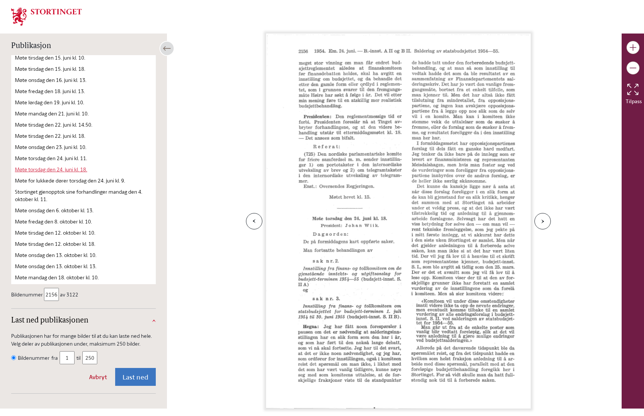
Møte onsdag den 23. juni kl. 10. (50, 146)
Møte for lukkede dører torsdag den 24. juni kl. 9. (70, 180)
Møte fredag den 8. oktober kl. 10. (53, 221)
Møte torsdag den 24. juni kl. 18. (51, 169)
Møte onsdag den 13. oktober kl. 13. (56, 266)
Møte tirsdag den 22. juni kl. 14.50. (53, 124)
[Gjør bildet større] (633, 47)
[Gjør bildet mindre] (633, 67)
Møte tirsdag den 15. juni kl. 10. (50, 57)
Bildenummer (27, 294)
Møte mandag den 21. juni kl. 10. (52, 113)
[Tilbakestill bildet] (632, 89)
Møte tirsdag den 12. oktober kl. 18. (55, 243)
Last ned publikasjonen (49, 320)
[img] (46, 16)
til (78, 357)
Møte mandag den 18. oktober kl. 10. (57, 277)
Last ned (135, 377)
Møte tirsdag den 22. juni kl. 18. (50, 135)
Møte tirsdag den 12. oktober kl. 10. (55, 232)
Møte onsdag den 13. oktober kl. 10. (56, 254)
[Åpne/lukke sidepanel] (167, 48)
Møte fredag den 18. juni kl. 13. (50, 91)
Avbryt (98, 376)
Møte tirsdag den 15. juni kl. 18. (50, 68)
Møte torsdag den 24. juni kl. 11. (51, 158)
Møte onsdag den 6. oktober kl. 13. (54, 210)
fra (54, 357)
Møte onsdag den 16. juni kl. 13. (50, 79)
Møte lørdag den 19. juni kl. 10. (49, 102)
